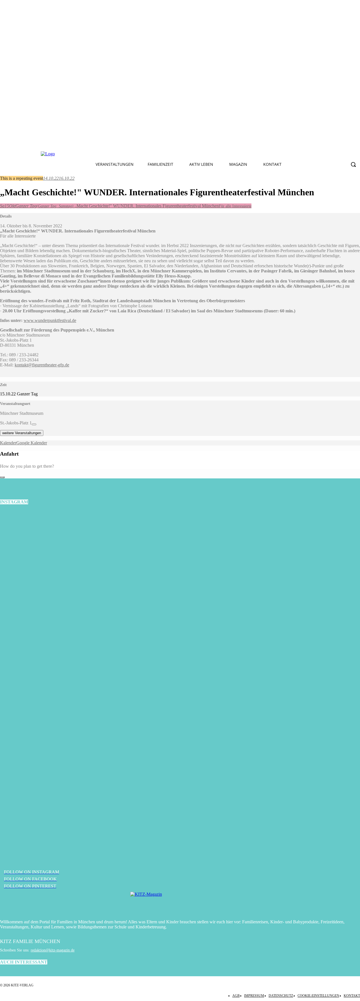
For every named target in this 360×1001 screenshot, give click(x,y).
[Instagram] (127, 154)
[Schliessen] (2, 477)
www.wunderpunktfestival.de (50, 320)
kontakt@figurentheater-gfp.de (42, 364)
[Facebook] (114, 154)
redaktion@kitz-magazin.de (53, 950)
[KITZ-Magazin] (180, 903)
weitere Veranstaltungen (21, 433)
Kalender (8, 442)
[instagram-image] (60, 570)
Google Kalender (31, 442)
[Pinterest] (140, 154)
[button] (353, 164)
